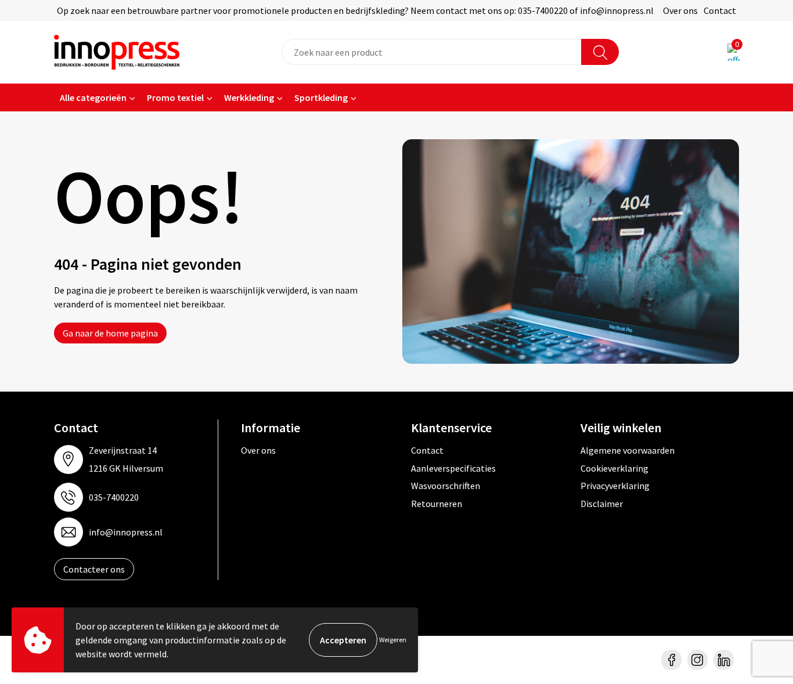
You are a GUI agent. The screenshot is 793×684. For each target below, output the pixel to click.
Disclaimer (602, 503)
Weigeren (392, 639)
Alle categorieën (93, 97)
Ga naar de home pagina (110, 333)
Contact (720, 10)
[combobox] (432, 52)
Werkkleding (249, 97)
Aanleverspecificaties (453, 468)
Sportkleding (321, 97)
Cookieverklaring (614, 468)
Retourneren (436, 503)
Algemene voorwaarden (628, 450)
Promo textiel (175, 97)
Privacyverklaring (615, 485)
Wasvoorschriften (445, 485)
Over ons (680, 10)
